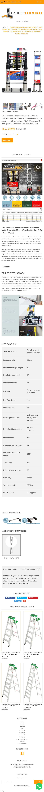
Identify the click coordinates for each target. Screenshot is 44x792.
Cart (40, 2)
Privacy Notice (22, 726)
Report (22, 728)
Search (22, 722)
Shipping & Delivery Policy (22, 739)
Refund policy (22, 737)
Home (4, 27)
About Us (22, 724)
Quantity (4, 134)
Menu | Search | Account (12, 2)
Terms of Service (22, 734)
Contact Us (22, 741)
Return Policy (22, 732)
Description (17, 155)
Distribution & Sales (22, 743)
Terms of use (22, 730)
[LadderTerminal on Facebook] (22, 754)
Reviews (27, 155)
